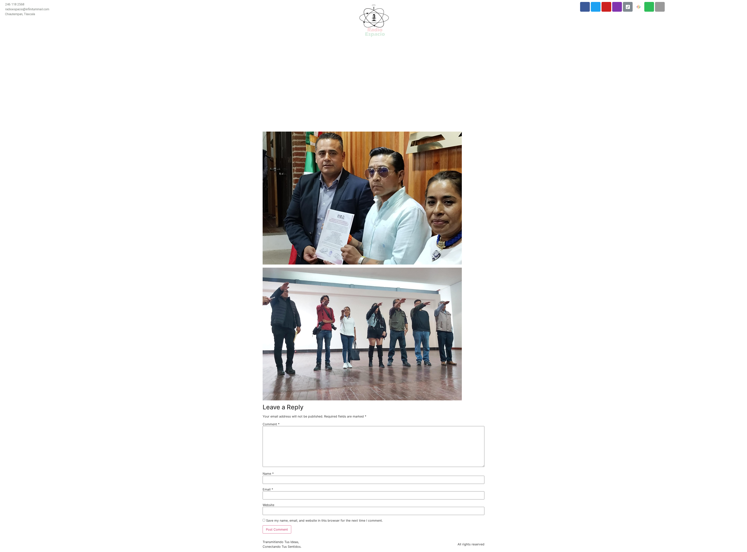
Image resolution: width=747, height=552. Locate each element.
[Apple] (660, 7)
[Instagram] (617, 7)
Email (268, 489)
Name (268, 473)
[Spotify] (649, 7)
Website (268, 504)
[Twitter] (596, 7)
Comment (271, 424)
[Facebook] (585, 7)
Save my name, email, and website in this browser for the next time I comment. (324, 520)
